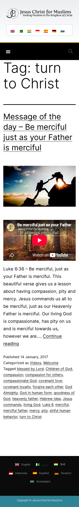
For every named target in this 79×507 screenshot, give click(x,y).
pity (44, 410)
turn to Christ (31, 416)
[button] (8, 51)
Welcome (50, 363)
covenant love (50, 380)
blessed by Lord (30, 369)
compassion (13, 374)
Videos (35, 363)
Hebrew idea (50, 398)
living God (31, 404)
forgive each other (48, 387)
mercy (34, 410)
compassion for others (44, 374)
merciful (62, 404)
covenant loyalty (17, 387)
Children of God (59, 369)
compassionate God (20, 380)
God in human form (36, 392)
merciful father (15, 410)
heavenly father (25, 398)
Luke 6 (47, 404)
